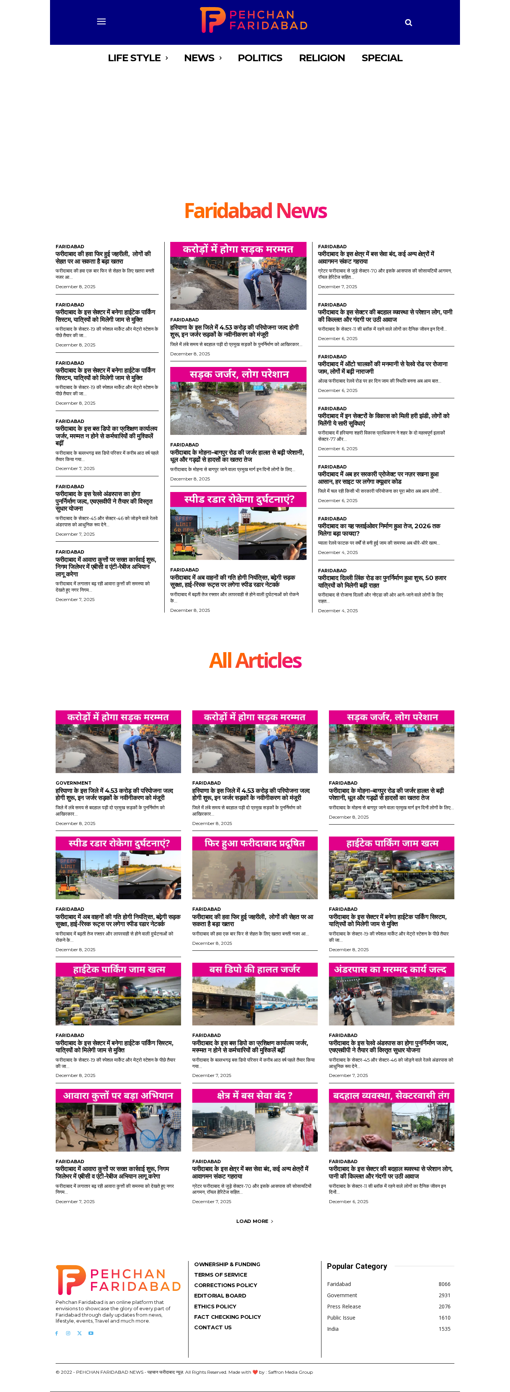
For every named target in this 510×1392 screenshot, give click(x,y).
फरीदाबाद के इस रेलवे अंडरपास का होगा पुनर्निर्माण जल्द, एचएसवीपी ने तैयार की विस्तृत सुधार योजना (104, 501)
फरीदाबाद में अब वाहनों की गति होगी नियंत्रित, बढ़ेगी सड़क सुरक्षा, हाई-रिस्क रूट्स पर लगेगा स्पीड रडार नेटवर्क (232, 581)
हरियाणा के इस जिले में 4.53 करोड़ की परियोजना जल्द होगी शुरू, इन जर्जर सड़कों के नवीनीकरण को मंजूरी (234, 331)
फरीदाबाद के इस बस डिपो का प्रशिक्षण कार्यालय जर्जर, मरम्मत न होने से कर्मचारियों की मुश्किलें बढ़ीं (106, 436)
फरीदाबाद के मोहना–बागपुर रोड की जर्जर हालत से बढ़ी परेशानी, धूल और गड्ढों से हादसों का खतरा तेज (237, 456)
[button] (409, 22)
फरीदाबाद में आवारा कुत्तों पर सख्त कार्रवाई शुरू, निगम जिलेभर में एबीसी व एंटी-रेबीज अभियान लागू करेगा (106, 567)
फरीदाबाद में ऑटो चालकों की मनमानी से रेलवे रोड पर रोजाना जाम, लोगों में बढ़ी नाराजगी (383, 367)
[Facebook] (56, 1333)
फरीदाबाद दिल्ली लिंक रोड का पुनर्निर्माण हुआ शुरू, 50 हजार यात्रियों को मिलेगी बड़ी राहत (382, 581)
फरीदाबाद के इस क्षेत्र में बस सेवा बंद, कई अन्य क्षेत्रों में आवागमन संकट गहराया (250, 1172)
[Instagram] (68, 1333)
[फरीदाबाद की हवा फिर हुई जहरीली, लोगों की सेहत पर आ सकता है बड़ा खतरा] (255, 868)
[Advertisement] (255, 143)
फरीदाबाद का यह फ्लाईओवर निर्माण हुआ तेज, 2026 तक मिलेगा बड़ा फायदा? (379, 529)
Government (73, 783)
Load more (252, 1221)
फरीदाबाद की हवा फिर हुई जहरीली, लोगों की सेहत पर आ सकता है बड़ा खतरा (103, 257)
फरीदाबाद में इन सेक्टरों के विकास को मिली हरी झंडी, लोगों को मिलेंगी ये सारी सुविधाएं (384, 419)
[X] (80, 1333)
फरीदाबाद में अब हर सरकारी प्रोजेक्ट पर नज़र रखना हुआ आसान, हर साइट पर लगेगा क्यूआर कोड (378, 477)
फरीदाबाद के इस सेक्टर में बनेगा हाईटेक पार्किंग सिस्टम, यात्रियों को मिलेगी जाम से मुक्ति (105, 315)
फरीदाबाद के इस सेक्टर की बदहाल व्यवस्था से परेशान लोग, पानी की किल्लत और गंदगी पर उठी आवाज (385, 315)
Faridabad (70, 246)
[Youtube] (91, 1333)
